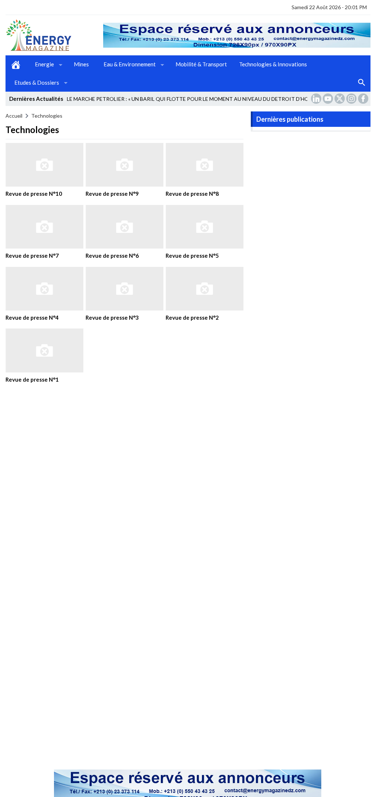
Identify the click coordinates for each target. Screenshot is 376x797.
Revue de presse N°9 (112, 193)
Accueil (16, 64)
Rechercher (361, 83)
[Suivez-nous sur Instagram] (352, 98)
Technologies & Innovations (273, 64)
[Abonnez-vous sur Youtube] (329, 98)
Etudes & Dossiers (36, 82)
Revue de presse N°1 (32, 379)
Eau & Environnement (130, 64)
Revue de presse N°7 (32, 255)
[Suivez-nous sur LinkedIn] (317, 98)
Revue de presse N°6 (112, 255)
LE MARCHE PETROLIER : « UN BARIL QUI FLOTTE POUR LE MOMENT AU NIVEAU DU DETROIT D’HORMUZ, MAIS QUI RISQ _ (216, 99)
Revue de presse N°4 (32, 317)
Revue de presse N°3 (112, 317)
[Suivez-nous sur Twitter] (340, 98)
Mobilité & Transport (201, 64)
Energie (44, 64)
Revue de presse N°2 (192, 317)
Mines (81, 64)
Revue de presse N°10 (34, 193)
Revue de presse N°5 (192, 255)
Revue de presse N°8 (192, 193)
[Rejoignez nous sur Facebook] (364, 98)
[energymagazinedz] (54, 35)
